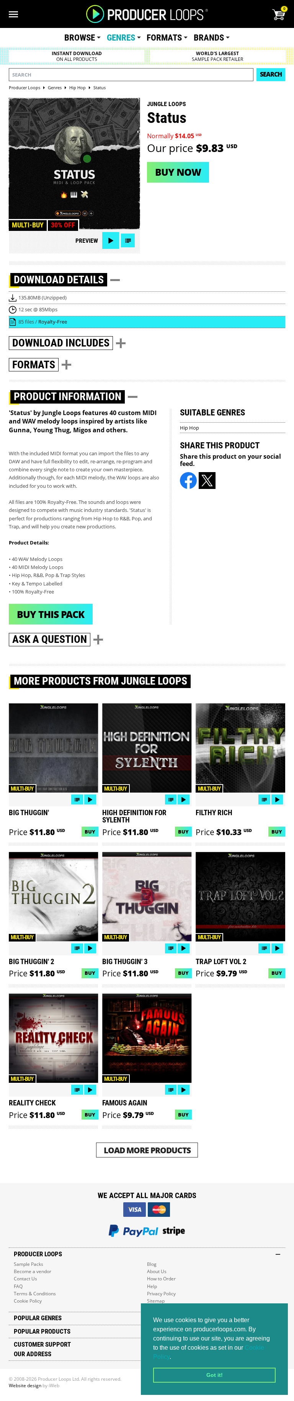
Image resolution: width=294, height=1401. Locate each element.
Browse (79, 38)
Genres (121, 38)
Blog (152, 1264)
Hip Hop (189, 427)
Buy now (178, 171)
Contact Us (25, 1278)
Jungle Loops (166, 104)
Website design (25, 1385)
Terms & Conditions (35, 1293)
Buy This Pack (50, 614)
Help (152, 1286)
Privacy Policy (161, 1293)
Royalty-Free (52, 321)
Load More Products (147, 1150)
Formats (164, 38)
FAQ (18, 1286)
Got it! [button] (214, 1375)
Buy (90, 831)
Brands (209, 38)
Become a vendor (32, 1271)
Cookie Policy (28, 1301)
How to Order (161, 1278)
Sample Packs (28, 1264)
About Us (157, 1271)
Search (271, 74)
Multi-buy (28, 225)
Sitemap (156, 1301)
